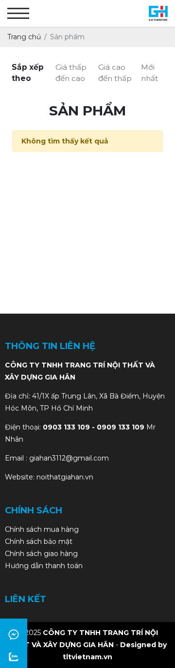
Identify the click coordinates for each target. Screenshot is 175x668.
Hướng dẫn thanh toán (44, 565)
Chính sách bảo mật (38, 541)
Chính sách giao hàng (41, 553)
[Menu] (18, 13)
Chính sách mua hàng (42, 529)
